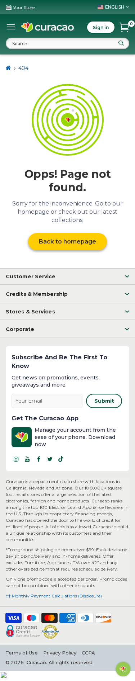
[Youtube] (27, 459)
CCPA (88, 653)
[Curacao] (48, 27)
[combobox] (67, 43)
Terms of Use (21, 653)
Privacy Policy (59, 653)
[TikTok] (61, 459)
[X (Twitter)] (49, 459)
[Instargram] (16, 459)
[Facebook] (38, 459)
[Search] (121, 43)
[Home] (8, 68)
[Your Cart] (124, 27)
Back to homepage (67, 241)
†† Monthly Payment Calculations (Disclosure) (54, 596)
